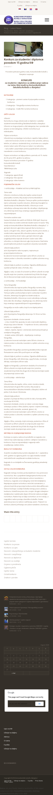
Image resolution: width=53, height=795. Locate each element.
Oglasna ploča (10, 567)
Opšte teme (9, 571)
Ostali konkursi (10, 574)
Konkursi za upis (11, 547)
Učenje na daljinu (24, 2)
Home (16, 31)
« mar (14, 673)
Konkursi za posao (11, 544)
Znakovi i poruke (11, 577)
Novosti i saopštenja (26, 31)
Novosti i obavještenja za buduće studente (22, 551)
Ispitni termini (10, 541)
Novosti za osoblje (12, 561)
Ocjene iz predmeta (12, 564)
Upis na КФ (11, 2)
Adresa (35, 2)
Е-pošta (19, 5)
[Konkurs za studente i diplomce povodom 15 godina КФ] (23, 49)
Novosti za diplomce (12, 557)
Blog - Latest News (12, 28)
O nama (43, 2)
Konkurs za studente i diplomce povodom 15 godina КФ (23, 61)
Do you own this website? (18, 704)
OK (39, 704)
